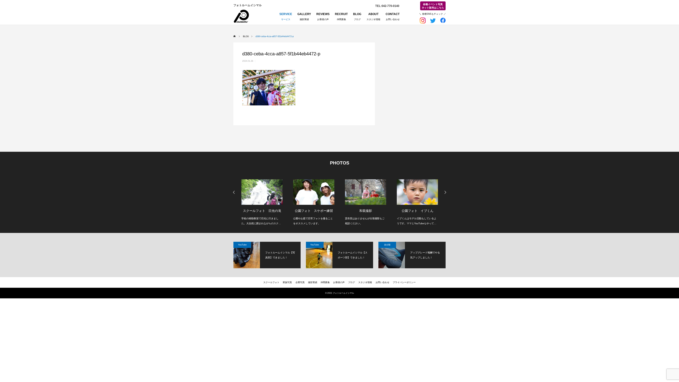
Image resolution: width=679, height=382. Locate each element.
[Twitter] (432, 19)
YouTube (242, 245)
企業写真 (300, 282)
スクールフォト (271, 282)
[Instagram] (422, 19)
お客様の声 (339, 282)
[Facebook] (442, 19)
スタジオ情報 (365, 282)
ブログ (351, 282)
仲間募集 (325, 282)
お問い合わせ (382, 282)
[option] (262, 200)
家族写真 (287, 282)
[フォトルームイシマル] (241, 16)
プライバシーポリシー (404, 282)
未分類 (387, 245)
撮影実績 (312, 282)
